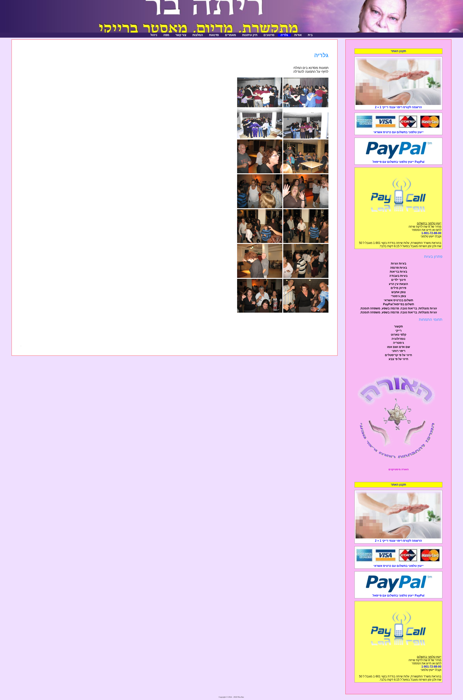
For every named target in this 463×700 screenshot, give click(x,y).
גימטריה (398, 342)
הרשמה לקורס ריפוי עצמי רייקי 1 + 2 (398, 107)
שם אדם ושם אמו (398, 346)
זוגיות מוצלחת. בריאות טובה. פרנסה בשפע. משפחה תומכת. (398, 308)
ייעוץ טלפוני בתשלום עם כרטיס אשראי (398, 132)
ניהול (153, 35)
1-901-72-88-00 (431, 233)
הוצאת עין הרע (398, 284)
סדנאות (214, 35)
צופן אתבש (398, 292)
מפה (166, 35)
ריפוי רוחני (398, 350)
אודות (298, 35)
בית (310, 35)
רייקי (398, 330)
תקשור (398, 326)
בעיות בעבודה (398, 275)
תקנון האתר (398, 51)
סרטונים (269, 35)
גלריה (284, 35)
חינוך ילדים (398, 279)
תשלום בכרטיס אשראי (398, 300)
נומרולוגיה (398, 338)
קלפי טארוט (398, 334)
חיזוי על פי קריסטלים (398, 355)
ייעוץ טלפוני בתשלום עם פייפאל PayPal (398, 161)
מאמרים (230, 35)
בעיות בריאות (398, 271)
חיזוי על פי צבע (398, 359)
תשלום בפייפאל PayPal (398, 304)
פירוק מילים (398, 287)
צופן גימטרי (398, 296)
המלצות (197, 35)
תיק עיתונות (249, 35)
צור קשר (180, 35)
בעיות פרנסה (398, 267)
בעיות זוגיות (398, 263)
